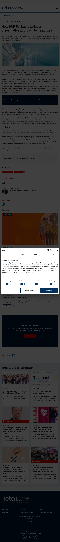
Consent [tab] (8, 254)
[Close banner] (57, 250)
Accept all (49, 290)
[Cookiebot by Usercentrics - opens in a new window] (48, 250)
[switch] (22, 284)
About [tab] (52, 254)
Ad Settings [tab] (37, 254)
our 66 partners (10, 262)
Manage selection (29, 290)
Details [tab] (23, 254)
